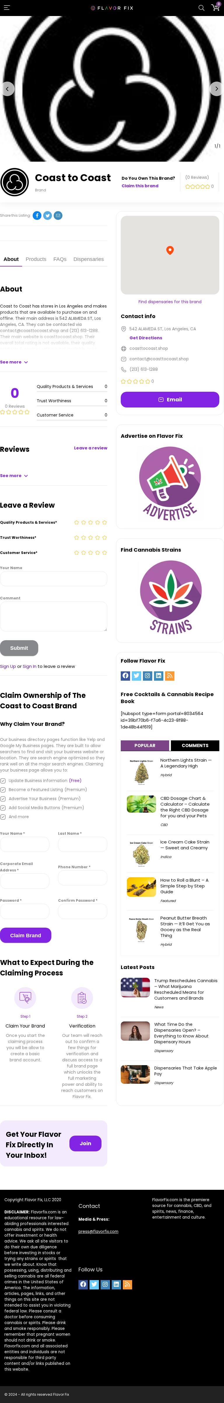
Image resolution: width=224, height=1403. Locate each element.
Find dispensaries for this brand (170, 302)
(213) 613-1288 (83, 330)
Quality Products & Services (28, 522)
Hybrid (166, 774)
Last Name (70, 833)
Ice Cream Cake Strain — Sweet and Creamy (184, 845)
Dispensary (163, 1050)
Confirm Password (77, 900)
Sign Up (8, 666)
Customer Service (18, 552)
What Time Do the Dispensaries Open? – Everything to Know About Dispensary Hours (181, 1033)
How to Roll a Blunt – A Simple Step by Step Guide (184, 886)
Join (85, 1143)
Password (11, 900)
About (11, 259)
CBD (163, 824)
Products (36, 259)
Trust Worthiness (18, 537)
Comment (10, 598)
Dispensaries (89, 259)
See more (11, 362)
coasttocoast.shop (63, 337)
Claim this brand (140, 186)
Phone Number (74, 866)
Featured (168, 900)
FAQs (59, 259)
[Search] (202, 8)
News (158, 1007)
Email (174, 399)
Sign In (29, 666)
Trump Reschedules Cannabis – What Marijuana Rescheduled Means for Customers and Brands (186, 989)
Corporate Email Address (16, 867)
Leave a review (90, 448)
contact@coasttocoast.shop (29, 330)
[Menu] (7, 8)
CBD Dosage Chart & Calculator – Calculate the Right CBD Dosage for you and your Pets (185, 807)
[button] (7, 89)
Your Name (11, 567)
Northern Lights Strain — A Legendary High (186, 763)
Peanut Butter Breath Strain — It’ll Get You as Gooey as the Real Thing (185, 926)
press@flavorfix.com (98, 1231)
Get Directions (146, 338)
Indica (165, 856)
